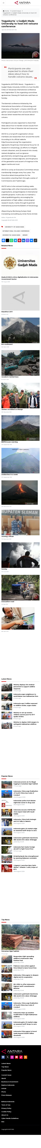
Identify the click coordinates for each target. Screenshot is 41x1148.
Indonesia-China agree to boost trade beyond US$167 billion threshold (25, 1033)
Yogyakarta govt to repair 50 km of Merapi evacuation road (17, 600)
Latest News (6, 679)
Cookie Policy (6, 1112)
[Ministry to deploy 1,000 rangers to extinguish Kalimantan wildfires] (6, 725)
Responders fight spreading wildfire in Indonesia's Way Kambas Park (24, 958)
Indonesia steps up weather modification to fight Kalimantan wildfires (25, 1015)
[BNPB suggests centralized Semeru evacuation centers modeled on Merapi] (20, 395)
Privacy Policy (6, 1108)
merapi (25, 235)
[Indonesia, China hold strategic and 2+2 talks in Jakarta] (6, 822)
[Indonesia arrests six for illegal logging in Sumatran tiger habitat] (6, 785)
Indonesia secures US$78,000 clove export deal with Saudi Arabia (24, 812)
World (3, 1078)
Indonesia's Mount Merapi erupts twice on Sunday (17, 568)
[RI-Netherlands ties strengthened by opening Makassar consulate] (6, 859)
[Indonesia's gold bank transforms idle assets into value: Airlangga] (6, 840)
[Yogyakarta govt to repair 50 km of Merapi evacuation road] (20, 587)
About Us (4, 1115)
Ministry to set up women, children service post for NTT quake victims (24, 715)
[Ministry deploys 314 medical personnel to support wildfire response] (6, 687)
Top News (5, 920)
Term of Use (5, 1105)
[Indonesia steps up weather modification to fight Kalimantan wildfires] (6, 1015)
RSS (2, 1122)
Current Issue (16, 11)
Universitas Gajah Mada (11, 235)
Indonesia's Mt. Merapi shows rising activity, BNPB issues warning (18, 441)
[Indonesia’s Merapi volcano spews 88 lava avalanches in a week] (20, 460)
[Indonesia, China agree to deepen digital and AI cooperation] (6, 978)
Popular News (7, 776)
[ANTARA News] (22, 2)
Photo (3, 1092)
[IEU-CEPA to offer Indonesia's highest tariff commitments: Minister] (6, 987)
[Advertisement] (20, 655)
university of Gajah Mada (14, 227)
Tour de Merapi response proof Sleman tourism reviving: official (19, 535)
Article (3, 1088)
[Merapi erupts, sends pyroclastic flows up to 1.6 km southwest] (20, 330)
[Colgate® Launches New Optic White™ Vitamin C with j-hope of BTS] (6, 868)
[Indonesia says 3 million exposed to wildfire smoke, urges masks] (6, 706)
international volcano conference (15, 231)
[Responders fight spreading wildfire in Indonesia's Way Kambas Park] (6, 959)
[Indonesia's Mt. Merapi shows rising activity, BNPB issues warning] (20, 428)
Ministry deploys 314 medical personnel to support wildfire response (24, 687)
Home (6, 11)
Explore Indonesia (7, 1085)
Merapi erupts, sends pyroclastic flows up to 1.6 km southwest (19, 343)
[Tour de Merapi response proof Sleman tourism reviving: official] (20, 522)
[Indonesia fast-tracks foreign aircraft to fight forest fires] (6, 850)
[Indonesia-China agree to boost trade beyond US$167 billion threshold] (6, 1034)
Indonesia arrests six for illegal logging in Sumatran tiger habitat (17, 950)
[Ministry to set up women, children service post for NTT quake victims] (6, 715)
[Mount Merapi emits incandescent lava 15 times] (19, 492)
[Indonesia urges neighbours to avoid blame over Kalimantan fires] (6, 697)
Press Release (6, 1095)
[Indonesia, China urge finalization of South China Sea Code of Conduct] (6, 794)
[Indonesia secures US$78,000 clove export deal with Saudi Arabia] (6, 812)
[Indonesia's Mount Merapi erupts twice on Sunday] (20, 555)
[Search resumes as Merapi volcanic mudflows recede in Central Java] (20, 363)
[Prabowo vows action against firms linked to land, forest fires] (6, 969)
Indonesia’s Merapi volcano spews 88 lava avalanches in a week (17, 473)
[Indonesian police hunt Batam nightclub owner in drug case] (6, 803)
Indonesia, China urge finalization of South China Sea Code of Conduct (26, 793)
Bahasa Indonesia (7, 1101)
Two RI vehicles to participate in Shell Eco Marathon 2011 (17, 311)
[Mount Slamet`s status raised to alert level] (17, 618)
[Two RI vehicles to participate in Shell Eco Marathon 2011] (20, 298)
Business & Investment (9, 1082)
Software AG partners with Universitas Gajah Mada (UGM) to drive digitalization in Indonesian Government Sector (19, 277)
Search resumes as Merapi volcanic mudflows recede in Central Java (19, 376)
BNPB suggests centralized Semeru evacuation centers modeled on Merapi (19, 408)
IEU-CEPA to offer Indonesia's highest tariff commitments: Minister (24, 986)
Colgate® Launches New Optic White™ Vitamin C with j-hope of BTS (26, 867)
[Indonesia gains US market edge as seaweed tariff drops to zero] (6, 831)
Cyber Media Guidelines (10, 1118)
